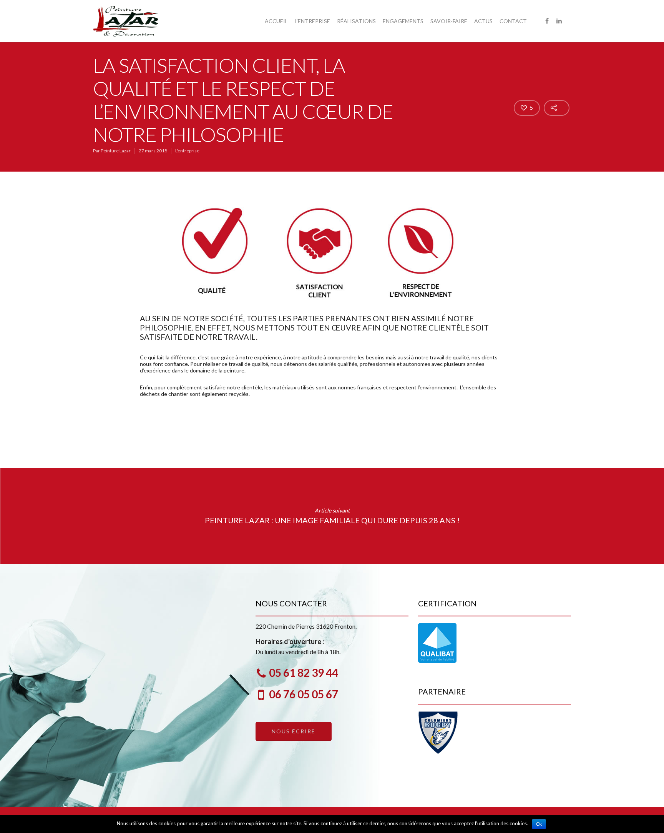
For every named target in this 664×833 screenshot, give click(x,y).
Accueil (276, 21)
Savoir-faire (448, 21)
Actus (483, 21)
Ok (539, 824)
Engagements (403, 21)
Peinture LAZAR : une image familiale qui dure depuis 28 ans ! (332, 516)
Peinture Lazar (116, 151)
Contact (513, 21)
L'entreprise (187, 151)
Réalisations (356, 21)
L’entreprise (312, 21)
